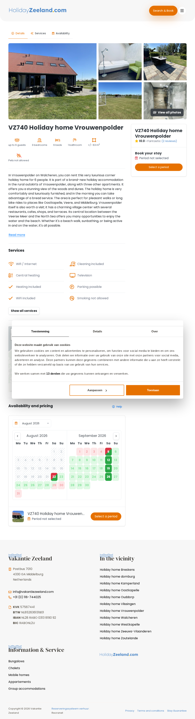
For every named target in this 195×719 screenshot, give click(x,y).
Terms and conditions (150, 711)
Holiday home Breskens (117, 569)
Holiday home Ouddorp (117, 597)
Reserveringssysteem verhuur (70, 708)
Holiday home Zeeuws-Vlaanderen (125, 631)
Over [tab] (154, 331)
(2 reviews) (169, 141)
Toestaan (153, 390)
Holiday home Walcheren (118, 617)
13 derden (53, 373)
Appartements (19, 682)
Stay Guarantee (177, 711)
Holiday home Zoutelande (119, 638)
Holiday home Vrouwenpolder (122, 611)
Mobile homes (18, 675)
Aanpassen (94, 390)
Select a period (106, 516)
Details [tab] (97, 331)
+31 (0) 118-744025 (27, 597)
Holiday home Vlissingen (118, 604)
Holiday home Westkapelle (120, 624)
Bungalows (16, 661)
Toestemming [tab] (40, 331)
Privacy (129, 711)
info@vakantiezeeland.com (33, 592)
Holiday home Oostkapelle (119, 590)
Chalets (14, 668)
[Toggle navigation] (182, 10)
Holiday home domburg (117, 576)
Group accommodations (26, 688)
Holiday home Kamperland (120, 583)
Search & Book (163, 11)
